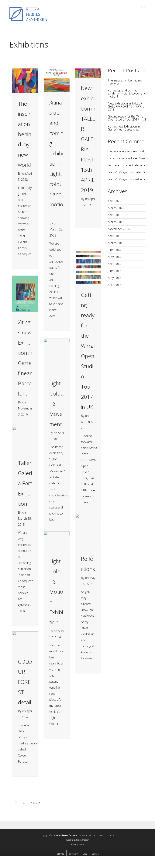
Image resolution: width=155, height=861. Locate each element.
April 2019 (114, 215)
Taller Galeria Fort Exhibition (25, 483)
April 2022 (114, 201)
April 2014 (114, 264)
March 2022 (116, 208)
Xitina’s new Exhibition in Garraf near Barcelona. (124, 127)
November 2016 (119, 229)
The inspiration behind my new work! (24, 134)
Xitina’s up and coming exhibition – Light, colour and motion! (127, 93)
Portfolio (60, 853)
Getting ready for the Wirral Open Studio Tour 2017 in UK (127, 117)
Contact (95, 853)
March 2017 (116, 222)
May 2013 (114, 278)
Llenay (112, 151)
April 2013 (114, 285)
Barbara (113, 165)
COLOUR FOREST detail (25, 682)
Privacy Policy (77, 844)
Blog (85, 853)
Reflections (141, 179)
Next (34, 802)
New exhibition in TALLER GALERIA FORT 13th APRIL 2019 (88, 139)
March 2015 (116, 243)
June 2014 (114, 250)
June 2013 (114, 271)
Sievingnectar (82, 839)
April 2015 (114, 236)
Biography (73, 853)
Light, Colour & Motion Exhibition (56, 592)
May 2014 (114, 257)
